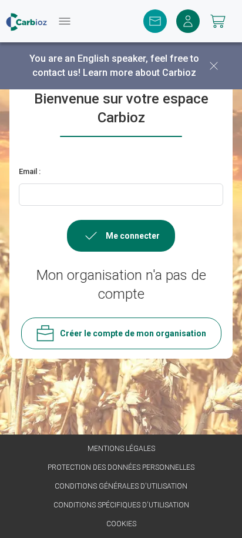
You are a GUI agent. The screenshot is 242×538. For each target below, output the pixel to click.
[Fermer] (214, 66)
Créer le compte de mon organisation (133, 333)
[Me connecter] (188, 21)
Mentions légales (121, 449)
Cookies (121, 524)
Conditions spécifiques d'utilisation (121, 505)
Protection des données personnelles (121, 467)
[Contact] (155, 21)
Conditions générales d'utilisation (121, 486)
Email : (30, 171)
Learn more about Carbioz (139, 72)
